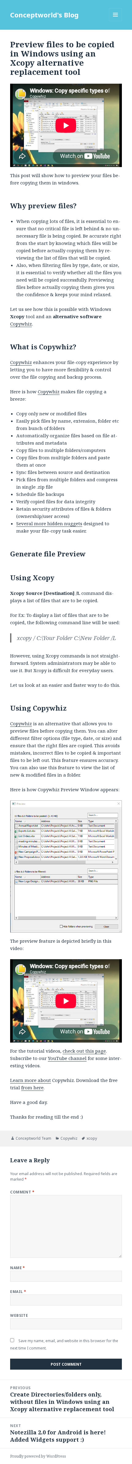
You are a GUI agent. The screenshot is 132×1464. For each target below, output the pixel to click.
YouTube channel (67, 1058)
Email (18, 1291)
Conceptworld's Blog (44, 14)
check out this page (84, 1051)
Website (19, 1315)
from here (32, 1087)
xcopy (92, 1138)
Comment (22, 1192)
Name (17, 1267)
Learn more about (30, 1080)
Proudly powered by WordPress (38, 1456)
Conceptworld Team (33, 1138)
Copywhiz (21, 324)
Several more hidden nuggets (49, 523)
